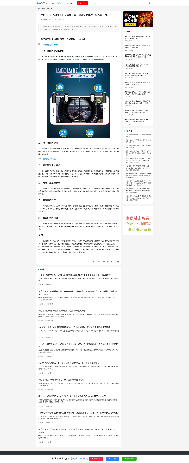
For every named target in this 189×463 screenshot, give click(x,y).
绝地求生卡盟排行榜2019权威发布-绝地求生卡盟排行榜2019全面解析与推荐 (72, 396)
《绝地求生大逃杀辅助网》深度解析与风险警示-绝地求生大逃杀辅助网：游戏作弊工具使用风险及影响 (138, 198)
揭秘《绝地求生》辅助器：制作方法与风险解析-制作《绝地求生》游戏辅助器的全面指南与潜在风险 (138, 190)
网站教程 (70, 3)
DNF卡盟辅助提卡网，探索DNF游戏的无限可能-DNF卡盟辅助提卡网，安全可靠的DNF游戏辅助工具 (138, 175)
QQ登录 (113, 459)
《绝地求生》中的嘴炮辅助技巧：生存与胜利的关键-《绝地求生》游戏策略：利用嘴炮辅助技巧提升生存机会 (138, 183)
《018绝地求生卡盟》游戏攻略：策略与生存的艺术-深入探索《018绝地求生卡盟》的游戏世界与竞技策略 (138, 160)
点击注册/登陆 (80, 458)
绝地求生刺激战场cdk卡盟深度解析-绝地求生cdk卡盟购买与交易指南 (68, 363)
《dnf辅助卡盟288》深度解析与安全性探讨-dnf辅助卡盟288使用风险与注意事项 (74, 327)
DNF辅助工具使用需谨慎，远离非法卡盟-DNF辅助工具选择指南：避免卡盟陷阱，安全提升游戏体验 (138, 168)
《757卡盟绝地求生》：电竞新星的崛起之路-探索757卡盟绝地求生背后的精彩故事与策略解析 (78, 345)
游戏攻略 (60, 3)
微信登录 (130, 459)
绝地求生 (61, 19)
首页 (53, 3)
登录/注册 (96, 459)
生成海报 (98, 261)
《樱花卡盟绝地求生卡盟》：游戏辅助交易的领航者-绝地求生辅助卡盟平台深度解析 (74, 275)
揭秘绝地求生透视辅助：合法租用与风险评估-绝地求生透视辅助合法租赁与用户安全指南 (138, 153)
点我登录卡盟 (82, 3)
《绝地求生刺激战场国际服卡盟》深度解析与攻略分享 (62, 311)
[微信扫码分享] (104, 261)
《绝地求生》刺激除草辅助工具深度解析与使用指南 (61, 380)
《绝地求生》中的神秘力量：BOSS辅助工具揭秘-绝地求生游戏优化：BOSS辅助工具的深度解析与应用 (78, 293)
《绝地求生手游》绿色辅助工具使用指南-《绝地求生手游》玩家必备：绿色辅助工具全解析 (78, 413)
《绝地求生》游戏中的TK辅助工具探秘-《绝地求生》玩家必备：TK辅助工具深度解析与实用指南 (77, 431)
